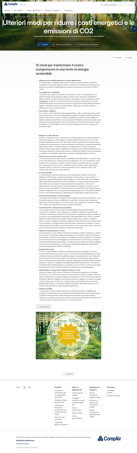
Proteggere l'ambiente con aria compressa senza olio (78, 401)
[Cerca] (101, 5)
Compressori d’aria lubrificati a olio (60, 401)
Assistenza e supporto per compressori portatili (93, 403)
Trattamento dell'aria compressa (60, 423)
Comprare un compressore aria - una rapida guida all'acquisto (60, 393)
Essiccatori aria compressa (59, 418)
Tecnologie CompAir (110, 391)
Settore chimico (77, 413)
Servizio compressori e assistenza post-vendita (94, 413)
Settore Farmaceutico (76, 409)
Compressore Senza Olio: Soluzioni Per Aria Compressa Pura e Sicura (60, 409)
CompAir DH (43, 101)
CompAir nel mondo (113, 396)
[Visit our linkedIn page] (24, 387)
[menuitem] (8, 10)
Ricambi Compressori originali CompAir (94, 395)
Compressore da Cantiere (77, 394)
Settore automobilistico (77, 417)
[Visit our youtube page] (29, 387)
